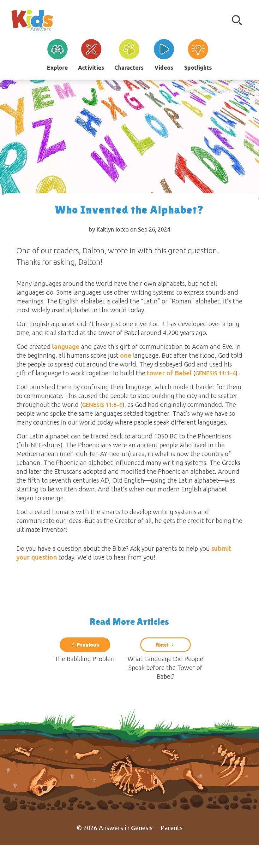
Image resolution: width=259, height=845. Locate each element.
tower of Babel (169, 373)
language (66, 346)
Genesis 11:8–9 (102, 405)
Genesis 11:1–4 (215, 373)
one (125, 355)
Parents (171, 827)
